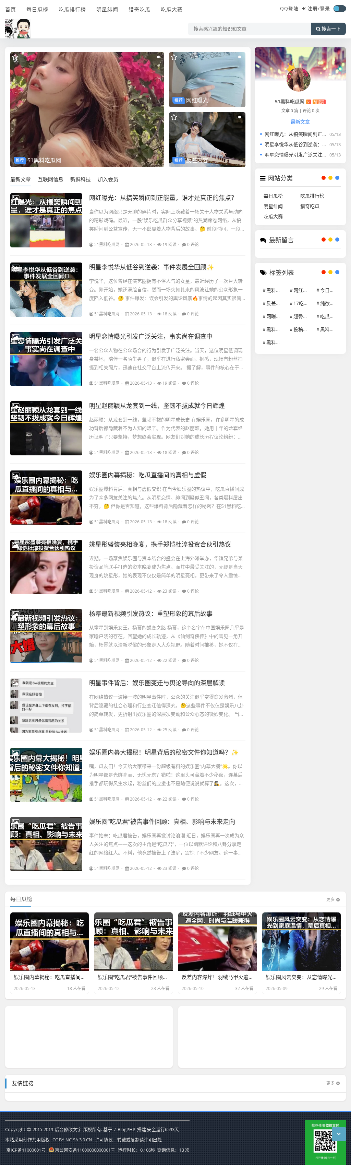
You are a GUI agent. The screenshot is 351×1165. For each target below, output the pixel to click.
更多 (330, 899)
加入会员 (108, 179)
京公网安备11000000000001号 (85, 1150)
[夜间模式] (340, 8)
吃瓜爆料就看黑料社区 (330, 316)
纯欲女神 (329, 303)
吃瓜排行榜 (72, 9)
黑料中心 (276, 329)
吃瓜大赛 (172, 9)
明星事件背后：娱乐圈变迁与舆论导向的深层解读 (157, 683)
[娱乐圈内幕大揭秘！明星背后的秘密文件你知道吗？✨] (46, 775)
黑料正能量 (276, 290)
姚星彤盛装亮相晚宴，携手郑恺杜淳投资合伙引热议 (160, 544)
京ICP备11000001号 (26, 1150)
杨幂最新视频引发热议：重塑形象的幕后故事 (151, 613)
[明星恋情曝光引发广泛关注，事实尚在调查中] (46, 359)
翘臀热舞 (303, 316)
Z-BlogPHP (124, 1129)
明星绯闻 (107, 9)
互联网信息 (50, 179)
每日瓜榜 (37, 9)
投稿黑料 (303, 329)
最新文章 (20, 179)
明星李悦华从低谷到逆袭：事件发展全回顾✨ (151, 267)
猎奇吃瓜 (139, 9)
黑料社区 (276, 342)
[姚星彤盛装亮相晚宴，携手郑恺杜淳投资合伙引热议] (46, 567)
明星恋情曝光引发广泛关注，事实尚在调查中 (151, 336)
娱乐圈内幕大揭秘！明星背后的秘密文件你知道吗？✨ (164, 752)
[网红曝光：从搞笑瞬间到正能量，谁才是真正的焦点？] (46, 220)
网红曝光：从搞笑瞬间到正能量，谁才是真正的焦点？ (163, 198)
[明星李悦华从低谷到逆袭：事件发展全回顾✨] (46, 290)
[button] (158, 57)
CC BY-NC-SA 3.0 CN (72, 1140)
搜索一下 (331, 29)
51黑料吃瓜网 (107, 244)
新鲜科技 (80, 179)
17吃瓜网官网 (303, 303)
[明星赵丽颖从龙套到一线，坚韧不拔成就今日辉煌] (46, 428)
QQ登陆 (289, 8)
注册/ (313, 8)
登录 (325, 8)
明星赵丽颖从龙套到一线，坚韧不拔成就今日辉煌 (157, 405)
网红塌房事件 (303, 290)
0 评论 (193, 244)
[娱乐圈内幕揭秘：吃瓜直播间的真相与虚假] (46, 497)
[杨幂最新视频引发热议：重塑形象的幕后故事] (46, 636)
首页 (10, 9)
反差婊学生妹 (276, 303)
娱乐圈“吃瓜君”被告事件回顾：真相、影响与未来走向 (162, 821)
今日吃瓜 (329, 290)
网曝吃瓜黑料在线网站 (276, 316)
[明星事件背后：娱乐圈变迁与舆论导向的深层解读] (46, 705)
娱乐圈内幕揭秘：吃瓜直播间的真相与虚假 (147, 475)
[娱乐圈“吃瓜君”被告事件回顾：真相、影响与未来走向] (46, 844)
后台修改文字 (68, 1129)
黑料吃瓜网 (330, 329)
